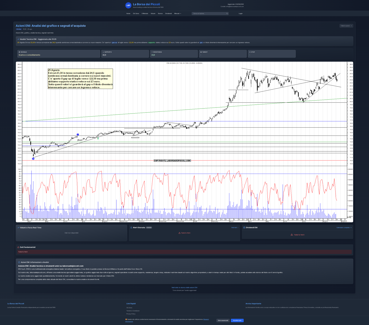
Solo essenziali (223, 320)
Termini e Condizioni (132, 311)
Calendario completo (343, 227)
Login (241, 13)
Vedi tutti (234, 227)
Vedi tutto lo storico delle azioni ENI (184, 287)
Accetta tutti (237, 320)
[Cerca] (227, 13)
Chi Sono (129, 308)
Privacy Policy (130, 314)
